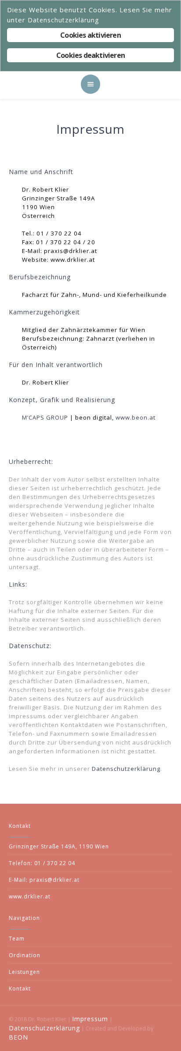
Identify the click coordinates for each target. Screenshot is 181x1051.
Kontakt (20, 988)
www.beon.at (136, 417)
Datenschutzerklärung (126, 769)
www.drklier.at (30, 896)
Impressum (90, 1019)
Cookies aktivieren (90, 35)
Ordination (24, 955)
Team (17, 938)
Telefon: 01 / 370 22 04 (42, 863)
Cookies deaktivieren (90, 55)
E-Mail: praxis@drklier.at (44, 880)
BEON (18, 1037)
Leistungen (24, 972)
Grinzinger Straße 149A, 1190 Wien (59, 846)
